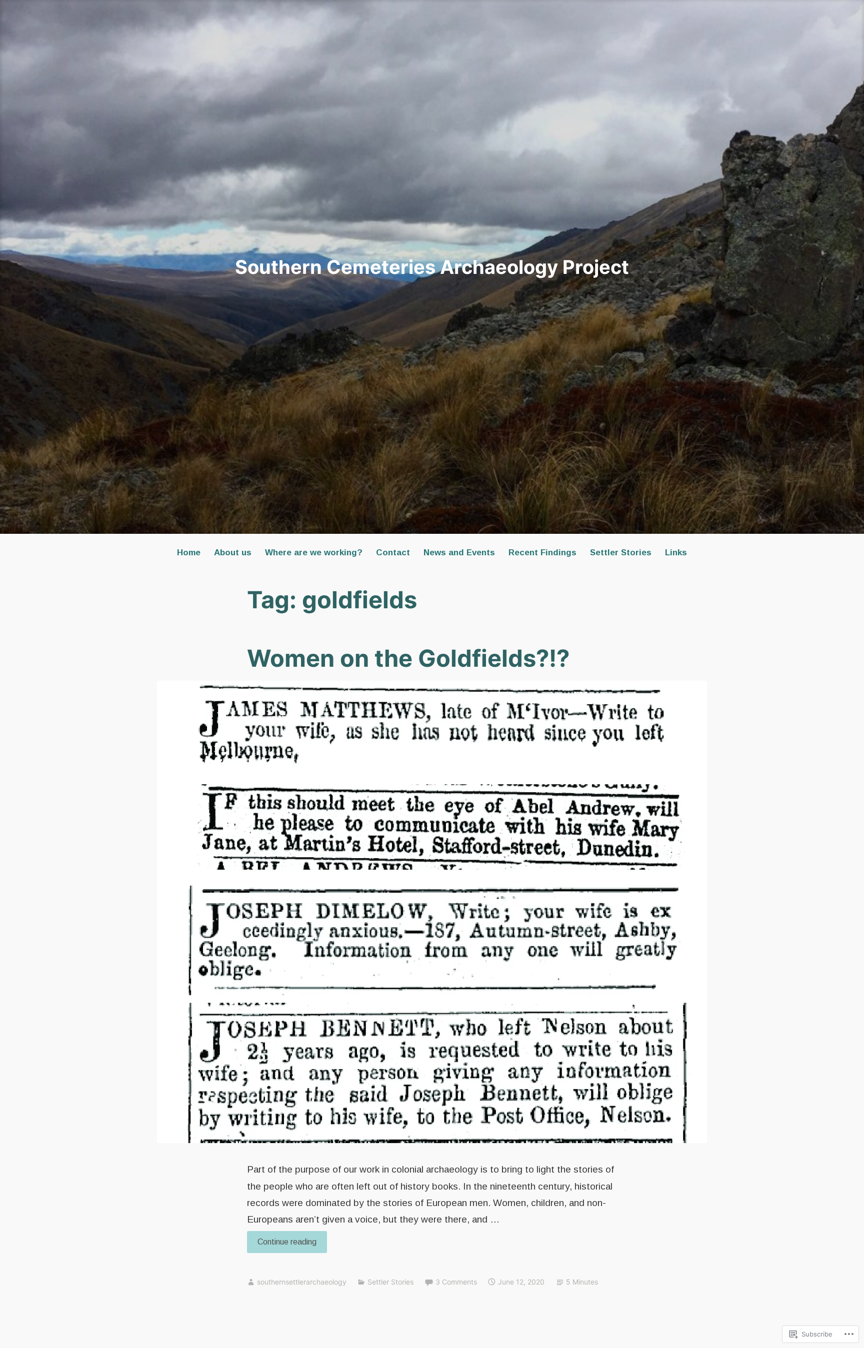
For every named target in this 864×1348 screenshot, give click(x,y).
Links (676, 552)
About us (233, 552)
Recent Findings (542, 552)
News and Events (459, 552)
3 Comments (456, 1282)
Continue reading (281, 1245)
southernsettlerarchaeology (301, 1282)
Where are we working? (313, 552)
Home (188, 552)
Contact (393, 552)
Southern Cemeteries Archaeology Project (432, 266)
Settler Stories (621, 552)
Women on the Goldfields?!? (408, 658)
